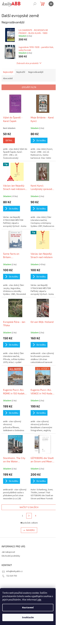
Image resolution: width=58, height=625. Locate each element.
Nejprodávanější (35, 72)
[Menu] (51, 4)
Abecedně (8, 78)
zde (39, 599)
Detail (9, 140)
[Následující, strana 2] (29, 516)
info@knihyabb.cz (14, 571)
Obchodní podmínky (11, 555)
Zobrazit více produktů (28, 63)
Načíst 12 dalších (29, 507)
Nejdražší (20, 72)
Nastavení (28, 607)
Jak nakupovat (8, 552)
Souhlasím (28, 617)
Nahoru (30, 530)
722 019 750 (11, 575)
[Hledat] (35, 4)
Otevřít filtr (29, 87)
